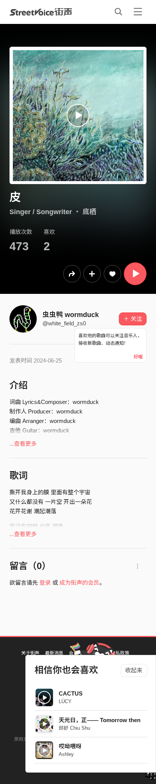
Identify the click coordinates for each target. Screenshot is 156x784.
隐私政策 (120, 653)
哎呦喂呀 (70, 746)
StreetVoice (40, 12)
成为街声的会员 (79, 582)
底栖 (89, 212)
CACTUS (71, 693)
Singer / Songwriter (40, 212)
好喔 (138, 357)
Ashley (66, 754)
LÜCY (65, 701)
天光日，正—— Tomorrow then (99, 720)
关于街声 (30, 653)
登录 (45, 582)
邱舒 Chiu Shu (74, 728)
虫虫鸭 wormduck (70, 315)
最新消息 (54, 653)
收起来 (133, 670)
